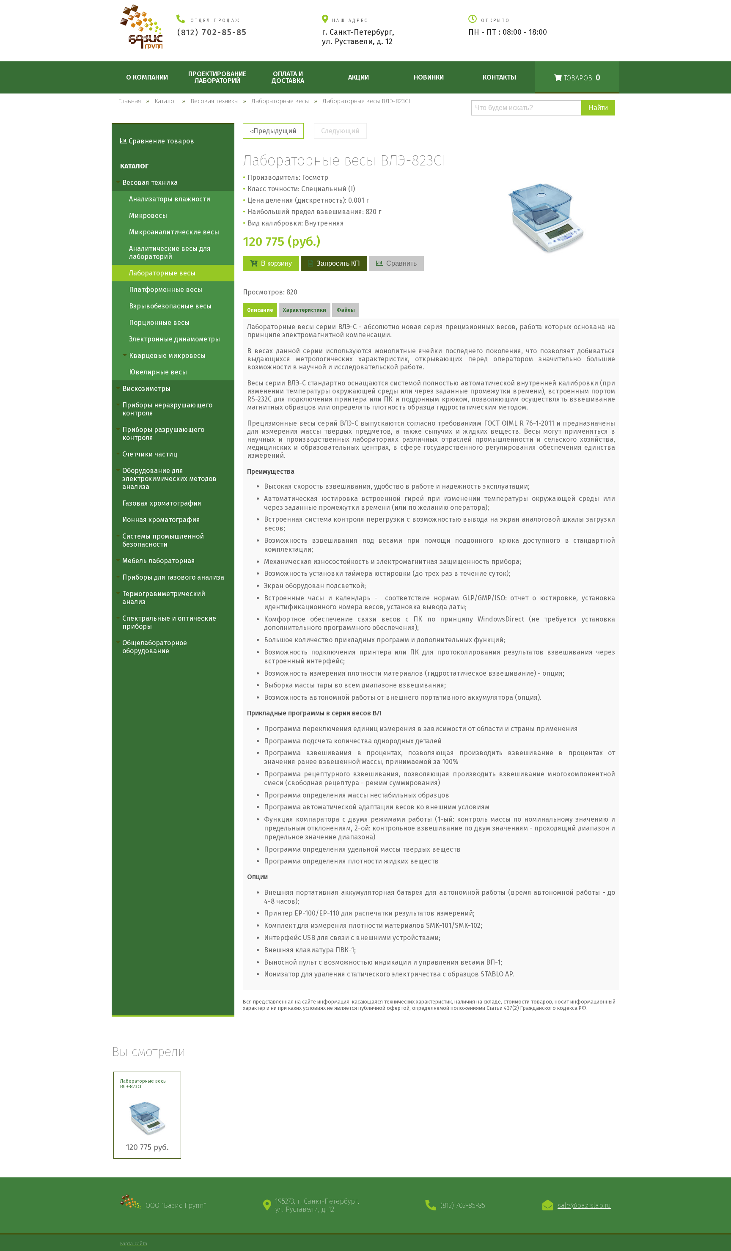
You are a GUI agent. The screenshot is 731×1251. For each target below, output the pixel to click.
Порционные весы (159, 323)
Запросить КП (338, 263)
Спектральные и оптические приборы (169, 622)
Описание (260, 310)
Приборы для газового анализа (173, 577)
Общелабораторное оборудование (154, 647)
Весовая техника (150, 183)
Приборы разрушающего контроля (163, 434)
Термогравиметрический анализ (163, 598)
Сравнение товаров (160, 141)
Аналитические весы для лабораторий (170, 253)
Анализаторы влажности (169, 199)
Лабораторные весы (162, 273)
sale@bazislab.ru (584, 1206)
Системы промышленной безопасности (163, 540)
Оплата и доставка (288, 77)
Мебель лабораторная (158, 561)
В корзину (276, 263)
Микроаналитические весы (174, 232)
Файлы (345, 310)
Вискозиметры (146, 389)
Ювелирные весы (158, 372)
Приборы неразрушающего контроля (167, 409)
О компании (147, 77)
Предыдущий (275, 131)
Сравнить (401, 263)
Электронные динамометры (174, 339)
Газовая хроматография (161, 503)
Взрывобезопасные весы (170, 306)
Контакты (499, 77)
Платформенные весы (165, 290)
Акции (358, 77)
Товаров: (581, 77)
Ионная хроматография (161, 520)
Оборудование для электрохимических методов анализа (169, 479)
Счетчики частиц (149, 454)
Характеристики (304, 310)
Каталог (134, 166)
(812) (212, 32)
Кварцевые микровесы (167, 356)
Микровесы (148, 216)
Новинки (429, 77)
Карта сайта (133, 1243)
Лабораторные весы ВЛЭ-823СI (143, 1083)
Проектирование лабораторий (217, 77)
